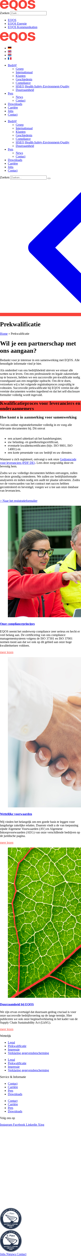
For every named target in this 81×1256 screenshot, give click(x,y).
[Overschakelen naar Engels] (9, 51)
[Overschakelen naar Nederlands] (9, 55)
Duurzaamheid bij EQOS (17, 1004)
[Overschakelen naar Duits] (9, 48)
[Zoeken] (49, 178)
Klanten (21, 75)
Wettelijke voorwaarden (16, 814)
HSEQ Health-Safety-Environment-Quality (42, 86)
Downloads (15, 104)
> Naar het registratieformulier (18, 500)
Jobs (10, 111)
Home (4, 333)
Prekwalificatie (17, 1046)
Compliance (23, 83)
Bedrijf (12, 65)
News (19, 97)
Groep (20, 68)
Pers (10, 93)
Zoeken (4, 13)
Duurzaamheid (25, 90)
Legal (11, 1042)
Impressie (14, 1049)
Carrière (13, 107)
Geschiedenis (24, 79)
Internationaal (24, 72)
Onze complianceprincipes (17, 623)
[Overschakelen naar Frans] (9, 58)
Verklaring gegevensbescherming (28, 1053)
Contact (20, 100)
